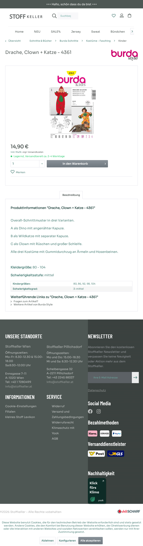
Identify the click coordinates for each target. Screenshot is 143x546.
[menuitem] (64, 14)
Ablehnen (48, 540)
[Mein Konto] (121, 15)
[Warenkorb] (130, 15)
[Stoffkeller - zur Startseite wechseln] (26, 17)
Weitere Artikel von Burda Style (33, 304)
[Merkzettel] (113, 15)
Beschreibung (71, 195)
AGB (55, 438)
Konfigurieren (67, 540)
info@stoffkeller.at (18, 386)
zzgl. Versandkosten (32, 152)
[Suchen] (53, 15)
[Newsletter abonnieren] (135, 377)
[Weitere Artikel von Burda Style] (124, 56)
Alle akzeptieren (90, 540)
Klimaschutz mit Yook (63, 430)
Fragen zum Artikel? (25, 301)
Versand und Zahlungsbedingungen (68, 414)
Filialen (10, 411)
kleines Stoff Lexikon (20, 417)
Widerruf (58, 406)
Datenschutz (97, 390)
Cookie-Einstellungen (20, 406)
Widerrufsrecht (63, 422)
